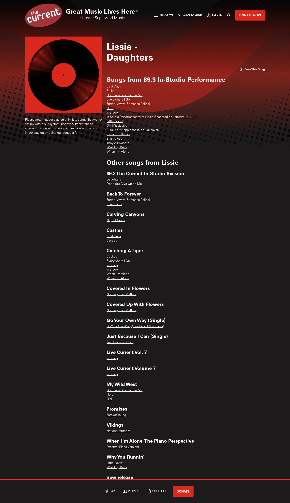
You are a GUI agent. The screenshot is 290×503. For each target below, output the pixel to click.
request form (72, 132)
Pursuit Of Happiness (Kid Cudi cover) (133, 130)
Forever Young (116, 415)
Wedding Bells (117, 147)
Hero (110, 108)
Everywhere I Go (118, 99)
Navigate (167, 15)
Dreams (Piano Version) (123, 447)
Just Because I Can (120, 342)
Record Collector (118, 134)
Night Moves (116, 220)
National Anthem (118, 431)
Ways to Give (192, 15)
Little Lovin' (115, 121)
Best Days (114, 86)
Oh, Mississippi (117, 125)
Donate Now (250, 15)
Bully (110, 91)
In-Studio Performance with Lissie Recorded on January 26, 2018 (151, 117)
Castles (112, 240)
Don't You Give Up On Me (124, 95)
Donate (183, 491)
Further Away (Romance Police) (128, 104)
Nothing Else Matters (121, 294)
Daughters (114, 179)
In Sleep (112, 112)
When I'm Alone (118, 151)
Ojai (109, 399)
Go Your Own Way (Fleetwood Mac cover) (135, 326)
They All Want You (119, 143)
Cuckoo (112, 256)
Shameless (114, 138)
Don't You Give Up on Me (124, 184)
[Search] (228, 15)
